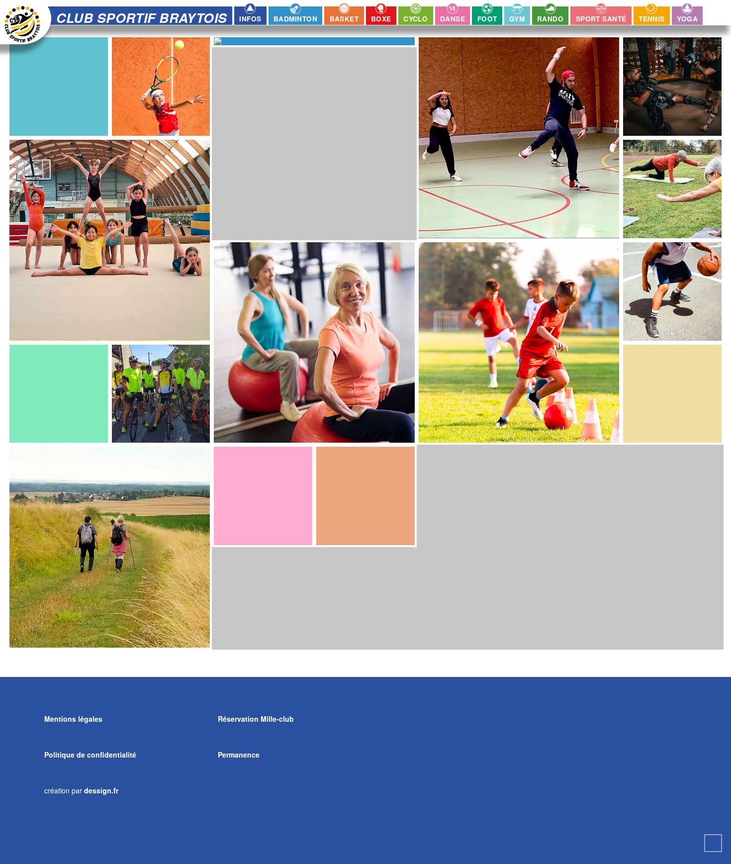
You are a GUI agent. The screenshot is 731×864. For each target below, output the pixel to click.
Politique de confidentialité (90, 755)
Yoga (687, 18)
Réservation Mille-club (256, 719)
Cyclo (415, 18)
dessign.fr (101, 790)
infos (250, 18)
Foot (487, 18)
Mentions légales (73, 719)
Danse (452, 18)
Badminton (295, 18)
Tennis (652, 18)
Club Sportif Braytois (141, 17)
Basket (344, 18)
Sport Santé (601, 18)
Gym (517, 18)
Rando (550, 18)
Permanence (239, 755)
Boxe (381, 18)
